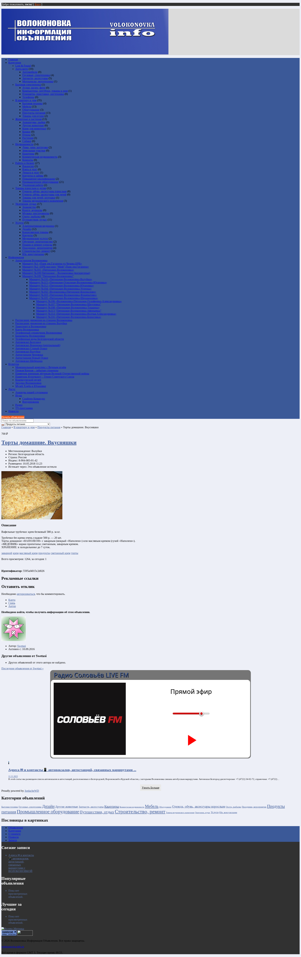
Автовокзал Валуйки (27, 351)
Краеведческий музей (28, 379)
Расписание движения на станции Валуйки (41, 323)
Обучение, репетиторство (37, 241)
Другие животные (33, 125)
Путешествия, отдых (34, 219)
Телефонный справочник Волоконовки (38, 332)
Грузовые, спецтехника (36, 75)
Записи (12, 840)
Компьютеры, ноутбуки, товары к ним (45, 90)
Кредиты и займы (32, 175)
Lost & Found (23, 65)
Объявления (15, 827)
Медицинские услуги (35, 238)
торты (74, 553)
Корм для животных (34, 128)
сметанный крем (60, 553)
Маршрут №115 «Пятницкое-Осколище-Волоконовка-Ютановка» (68, 282)
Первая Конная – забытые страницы (36, 370)
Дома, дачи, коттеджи (35, 147)
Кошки (26, 131)
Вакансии (28, 166)
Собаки (26, 141)
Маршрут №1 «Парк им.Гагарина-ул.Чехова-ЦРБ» (52, 263)
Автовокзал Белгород (28, 342)
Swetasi (21, 645)
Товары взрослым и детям (30, 188)
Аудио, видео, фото (33, 87)
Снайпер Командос (33, 398)
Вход (38, 4)
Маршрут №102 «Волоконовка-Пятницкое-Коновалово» (62, 291)
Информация (16, 257)
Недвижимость (24, 144)
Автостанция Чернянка (29, 354)
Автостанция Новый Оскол (31, 357)
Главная (13, 59)
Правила (13, 837)
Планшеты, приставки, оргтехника (43, 93)
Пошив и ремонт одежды (37, 244)
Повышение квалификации (38, 178)
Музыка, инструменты (35, 213)
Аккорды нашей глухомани (31, 392)
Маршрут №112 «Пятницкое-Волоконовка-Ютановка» (61, 285)
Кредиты (27, 235)
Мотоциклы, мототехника (37, 81)
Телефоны (28, 97)
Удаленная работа (32, 185)
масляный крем (28, 553)
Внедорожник (30, 401)
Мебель (26, 106)
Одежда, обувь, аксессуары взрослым (44, 191)
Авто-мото (21, 68)
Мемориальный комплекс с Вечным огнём (40, 367)
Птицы (26, 134)
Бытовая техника (32, 103)
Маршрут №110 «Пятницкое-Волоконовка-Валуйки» (60, 279)
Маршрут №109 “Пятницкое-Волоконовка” (48, 276)
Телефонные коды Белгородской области (39, 338)
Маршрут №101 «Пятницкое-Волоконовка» (48, 269)
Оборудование (31, 109)
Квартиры (28, 153)
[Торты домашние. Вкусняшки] (31, 518)
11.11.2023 (13, 776)
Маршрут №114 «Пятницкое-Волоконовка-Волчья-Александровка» (76, 313)
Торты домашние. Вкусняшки (38, 442)
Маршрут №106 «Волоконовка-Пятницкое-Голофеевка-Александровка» (79, 301)
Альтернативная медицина (38, 225)
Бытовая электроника (28, 84)
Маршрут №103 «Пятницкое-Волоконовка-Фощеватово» (63, 295)
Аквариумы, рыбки (33, 122)
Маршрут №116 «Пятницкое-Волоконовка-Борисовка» (68, 317)
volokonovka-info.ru (12, 946)
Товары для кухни (33, 115)
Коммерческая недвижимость (39, 156)
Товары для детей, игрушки (38, 197)
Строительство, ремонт (36, 251)
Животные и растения (28, 119)
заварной (6, 553)
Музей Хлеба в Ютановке (30, 386)
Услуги (19, 222)
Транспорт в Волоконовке (30, 326)
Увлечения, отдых (26, 203)
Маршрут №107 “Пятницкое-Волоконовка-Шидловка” (68, 304)
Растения (27, 137)
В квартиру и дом (25, 100)
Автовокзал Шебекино (29, 360)
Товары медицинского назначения (42, 200)
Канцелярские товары (35, 232)
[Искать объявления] (2, 424)
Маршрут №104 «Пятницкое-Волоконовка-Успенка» (60, 288)
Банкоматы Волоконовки (30, 335)
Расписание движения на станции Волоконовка (43, 320)
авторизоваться (26, 593)
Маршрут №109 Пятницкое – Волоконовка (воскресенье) (56, 273)
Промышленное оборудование (40, 181)
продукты (44, 553)
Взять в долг (29, 169)
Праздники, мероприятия (37, 247)
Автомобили (29, 72)
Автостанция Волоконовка (31, 260)
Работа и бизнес (24, 163)
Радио (18, 404)
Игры (18, 395)
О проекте (14, 833)
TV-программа (24, 408)
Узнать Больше (150, 787)
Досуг (12, 389)
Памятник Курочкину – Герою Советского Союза (44, 376)
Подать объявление (12, 417)
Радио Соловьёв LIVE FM (91, 675)
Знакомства (29, 207)
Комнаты (27, 159)
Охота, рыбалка (31, 216)
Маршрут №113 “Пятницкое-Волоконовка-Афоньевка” (68, 310)
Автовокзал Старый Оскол (31, 348)
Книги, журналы (32, 210)
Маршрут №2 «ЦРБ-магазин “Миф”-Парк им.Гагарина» (55, 266)
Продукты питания (33, 112)
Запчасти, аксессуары (35, 78)
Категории (14, 62)
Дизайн (26, 229)
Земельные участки (33, 150)
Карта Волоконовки (27, 329)
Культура (13, 364)
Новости (13, 411)
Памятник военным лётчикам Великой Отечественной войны (52, 373)
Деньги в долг (30, 172)
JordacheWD (32, 790)
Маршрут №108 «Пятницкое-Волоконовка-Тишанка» (68, 307)
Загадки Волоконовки (28, 382)
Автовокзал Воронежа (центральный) (37, 345)
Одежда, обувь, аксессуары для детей (44, 194)
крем (16, 553)
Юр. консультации (33, 254)
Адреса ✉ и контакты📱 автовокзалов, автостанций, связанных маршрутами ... (72, 770)
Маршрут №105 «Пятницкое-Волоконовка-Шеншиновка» (63, 298)
